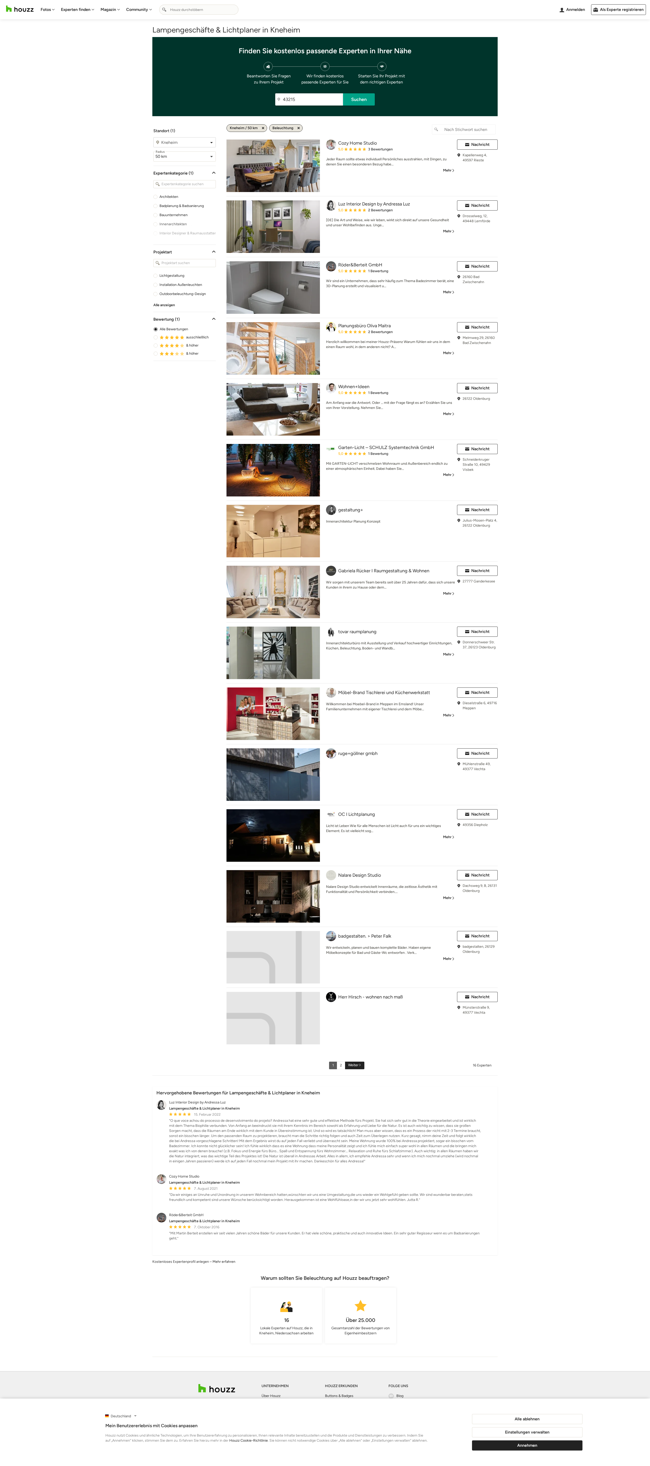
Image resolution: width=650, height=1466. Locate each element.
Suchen (359, 99)
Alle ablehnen (527, 1419)
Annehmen (527, 1445)
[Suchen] (164, 10)
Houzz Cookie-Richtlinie (248, 1440)
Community (137, 9)
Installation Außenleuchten (180, 285)
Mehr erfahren (224, 1262)
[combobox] (198, 10)
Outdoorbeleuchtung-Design (182, 294)
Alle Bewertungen (174, 329)
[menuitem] (48, 10)
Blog (399, 1396)
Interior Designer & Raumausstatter (187, 233)
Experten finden (75, 9)
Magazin (108, 9)
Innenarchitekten (173, 224)
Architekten (168, 197)
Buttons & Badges (339, 1396)
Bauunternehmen (173, 215)
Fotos (46, 9)
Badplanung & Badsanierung (181, 206)
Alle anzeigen (164, 305)
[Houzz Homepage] (20, 8)
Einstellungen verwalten (527, 1432)
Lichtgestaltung (171, 275)
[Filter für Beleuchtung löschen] (298, 128)
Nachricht (480, 144)
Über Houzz (271, 1396)
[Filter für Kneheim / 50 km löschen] (263, 128)
